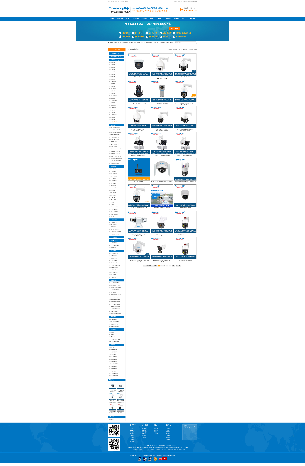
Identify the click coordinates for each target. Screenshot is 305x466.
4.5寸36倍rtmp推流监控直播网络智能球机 (112, 402)
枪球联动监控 (113, 187)
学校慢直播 (112, 62)
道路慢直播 (112, 98)
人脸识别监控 (113, 195)
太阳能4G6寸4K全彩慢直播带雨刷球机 (185, 155)
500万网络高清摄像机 (115, 301)
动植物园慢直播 (113, 114)
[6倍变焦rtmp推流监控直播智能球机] (112, 410)
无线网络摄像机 (113, 242)
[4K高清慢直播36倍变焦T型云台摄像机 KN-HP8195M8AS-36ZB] (139, 232)
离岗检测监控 (113, 168)
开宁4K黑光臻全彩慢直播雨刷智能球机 (138, 207)
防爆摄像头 (112, 347)
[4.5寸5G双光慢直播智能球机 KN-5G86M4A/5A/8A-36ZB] (162, 232)
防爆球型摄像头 (113, 354)
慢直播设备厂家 (126, 42)
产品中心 (128, 18)
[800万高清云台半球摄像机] (185, 206)
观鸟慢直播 (112, 117)
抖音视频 (168, 439)
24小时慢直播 (155, 42)
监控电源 (112, 334)
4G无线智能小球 (113, 224)
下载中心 (175, 1)
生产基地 (132, 432)
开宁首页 (112, 18)
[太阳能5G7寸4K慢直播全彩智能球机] (162, 154)
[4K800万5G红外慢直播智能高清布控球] (139, 101)
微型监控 (112, 204)
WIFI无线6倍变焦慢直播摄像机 (185, 260)
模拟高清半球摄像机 (114, 321)
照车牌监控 (112, 197)
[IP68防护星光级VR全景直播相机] (162, 101)
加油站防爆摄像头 (114, 375)
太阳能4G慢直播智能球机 (115, 149)
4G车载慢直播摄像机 (138, 181)
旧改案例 (144, 428)
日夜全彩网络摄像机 (114, 282)
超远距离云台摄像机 (114, 207)
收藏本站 (180, 1)
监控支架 (112, 332)
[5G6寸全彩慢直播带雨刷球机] (120, 410)
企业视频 (168, 428)
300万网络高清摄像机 (115, 306)
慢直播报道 (144, 432)
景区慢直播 (166, 42)
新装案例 (144, 430)
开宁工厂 (184, 18)
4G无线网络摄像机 (114, 222)
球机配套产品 (113, 277)
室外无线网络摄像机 (114, 245)
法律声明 (132, 441)
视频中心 (152, 18)
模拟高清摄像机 (113, 319)
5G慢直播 (132, 42)
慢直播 (115, 42)
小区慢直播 (112, 83)
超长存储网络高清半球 (115, 289)
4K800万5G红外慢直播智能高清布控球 (138, 103)
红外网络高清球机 (114, 267)
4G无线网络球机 (113, 272)
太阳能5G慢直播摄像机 (115, 153)
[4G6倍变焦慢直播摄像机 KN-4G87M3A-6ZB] (185, 232)
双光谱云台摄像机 (114, 209)
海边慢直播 (112, 102)
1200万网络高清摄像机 (115, 297)
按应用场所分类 (115, 60)
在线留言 (185, 1)
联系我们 (190, 1)
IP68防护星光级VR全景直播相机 (162, 103)
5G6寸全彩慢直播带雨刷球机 (185, 77)
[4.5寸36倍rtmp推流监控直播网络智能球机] (112, 399)
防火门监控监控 (113, 180)
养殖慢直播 (112, 74)
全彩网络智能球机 (114, 311)
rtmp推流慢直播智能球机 (115, 132)
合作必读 (168, 18)
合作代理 (144, 437)
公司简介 (132, 428)
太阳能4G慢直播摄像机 (115, 151)
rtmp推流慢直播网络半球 (115, 130)
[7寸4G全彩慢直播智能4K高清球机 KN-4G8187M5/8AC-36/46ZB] (162, 75)
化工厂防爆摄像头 (114, 373)
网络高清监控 (114, 280)
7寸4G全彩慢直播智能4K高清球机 (120, 402)
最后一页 (178, 265)
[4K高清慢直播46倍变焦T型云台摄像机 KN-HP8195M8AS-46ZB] (162, 206)
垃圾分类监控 (113, 192)
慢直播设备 (120, 18)
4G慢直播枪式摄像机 (114, 139)
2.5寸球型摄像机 (114, 253)
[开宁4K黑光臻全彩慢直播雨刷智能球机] (139, 206)
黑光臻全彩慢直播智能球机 (116, 158)
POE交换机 (112, 336)
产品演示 (168, 434)
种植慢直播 (112, 76)
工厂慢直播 (112, 93)
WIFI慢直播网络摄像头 (115, 134)
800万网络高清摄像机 (115, 299)
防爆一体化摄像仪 (114, 363)
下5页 (173, 265)
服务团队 (144, 434)
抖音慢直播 (143, 42)
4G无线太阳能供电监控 (115, 229)
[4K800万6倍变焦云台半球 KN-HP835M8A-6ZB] (139, 75)
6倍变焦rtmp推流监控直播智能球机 (112, 413)
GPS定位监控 (113, 199)
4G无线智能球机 (113, 226)
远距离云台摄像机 (114, 211)
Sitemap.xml (173, 445)
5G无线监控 (114, 237)
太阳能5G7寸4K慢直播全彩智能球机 (162, 155)
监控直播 (168, 437)
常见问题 (156, 428)
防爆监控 (113, 344)
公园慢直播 (112, 91)
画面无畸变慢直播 (114, 214)
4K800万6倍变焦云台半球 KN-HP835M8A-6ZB (139, 77)
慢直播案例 (144, 18)
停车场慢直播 (113, 105)
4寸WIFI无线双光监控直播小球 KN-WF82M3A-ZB (185, 181)
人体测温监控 (113, 185)
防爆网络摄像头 (113, 349)
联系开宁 (192, 18)
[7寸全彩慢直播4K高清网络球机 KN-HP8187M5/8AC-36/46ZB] (139, 127)
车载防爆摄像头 (113, 371)
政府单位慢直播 (113, 72)
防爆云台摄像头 (113, 359)
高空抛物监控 (113, 171)
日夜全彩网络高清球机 (115, 265)
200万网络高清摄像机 (115, 308)
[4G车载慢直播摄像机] (139, 180)
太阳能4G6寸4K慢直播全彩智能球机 (138, 155)
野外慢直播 (112, 79)
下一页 (155, 265)
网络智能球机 (113, 292)
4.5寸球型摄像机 (114, 255)
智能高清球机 (114, 250)
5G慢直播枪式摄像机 (114, 144)
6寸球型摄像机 (113, 258)
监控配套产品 (114, 329)
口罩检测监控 (113, 183)
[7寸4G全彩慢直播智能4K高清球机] (120, 399)
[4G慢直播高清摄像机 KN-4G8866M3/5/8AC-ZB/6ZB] (162, 258)
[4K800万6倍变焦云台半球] (112, 388)
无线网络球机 (113, 270)
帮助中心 (160, 18)
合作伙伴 (132, 437)
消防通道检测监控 (114, 176)
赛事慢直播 (112, 119)
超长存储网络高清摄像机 (115, 287)
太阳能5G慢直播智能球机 (115, 156)
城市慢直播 (137, 42)
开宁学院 (176, 18)
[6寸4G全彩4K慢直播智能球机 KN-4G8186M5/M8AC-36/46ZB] (162, 127)
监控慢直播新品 (115, 53)
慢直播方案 (136, 18)
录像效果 (168, 430)
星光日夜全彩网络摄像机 (115, 285)
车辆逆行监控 (113, 178)
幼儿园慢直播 (113, 107)
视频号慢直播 (149, 42)
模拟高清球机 (113, 274)
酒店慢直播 (112, 86)
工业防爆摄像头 (113, 368)
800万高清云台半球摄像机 (185, 207)
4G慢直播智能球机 (114, 141)
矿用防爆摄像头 (113, 366)
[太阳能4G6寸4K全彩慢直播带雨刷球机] (185, 154)
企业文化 (132, 430)
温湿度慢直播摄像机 (114, 163)
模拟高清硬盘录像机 (114, 326)
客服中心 (156, 430)
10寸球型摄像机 (113, 262)
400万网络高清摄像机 (115, 304)
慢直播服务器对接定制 (115, 339)
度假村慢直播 (113, 88)
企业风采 (132, 434)
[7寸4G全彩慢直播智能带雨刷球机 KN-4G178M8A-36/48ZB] (139, 258)
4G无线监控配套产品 (114, 234)
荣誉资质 (132, 435)
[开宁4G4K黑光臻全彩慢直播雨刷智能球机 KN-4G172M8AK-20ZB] (185, 101)
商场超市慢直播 (113, 100)
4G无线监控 (114, 219)
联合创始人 (133, 439)
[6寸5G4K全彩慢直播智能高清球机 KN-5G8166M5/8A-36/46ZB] (185, 127)
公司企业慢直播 (113, 95)
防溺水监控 (112, 190)
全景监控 (112, 202)
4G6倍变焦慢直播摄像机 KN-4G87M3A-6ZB (185, 234)
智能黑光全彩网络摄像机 (115, 313)
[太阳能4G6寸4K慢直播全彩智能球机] (139, 154)
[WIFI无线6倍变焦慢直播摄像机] (185, 258)
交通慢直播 (112, 69)
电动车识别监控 (113, 173)
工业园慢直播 (113, 81)
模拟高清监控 (114, 316)
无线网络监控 (114, 240)
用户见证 (168, 432)
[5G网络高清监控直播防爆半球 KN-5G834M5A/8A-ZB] (162, 180)
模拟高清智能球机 (114, 324)
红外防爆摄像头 (113, 352)
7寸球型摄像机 (113, 260)
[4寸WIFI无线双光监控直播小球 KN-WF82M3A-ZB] (185, 180)
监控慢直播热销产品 (116, 56)
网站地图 (195, 1)
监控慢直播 (161, 42)
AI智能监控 (113, 166)
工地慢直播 (112, 64)
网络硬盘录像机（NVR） (115, 294)
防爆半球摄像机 (113, 356)
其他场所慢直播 (193, 49)
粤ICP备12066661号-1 (138, 449)
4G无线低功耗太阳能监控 (115, 231)
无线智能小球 (113, 247)
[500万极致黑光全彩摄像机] (120, 388)
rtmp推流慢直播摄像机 (115, 127)
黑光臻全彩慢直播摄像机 (115, 160)
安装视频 (168, 435)
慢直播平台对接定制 (114, 341)
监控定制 (112, 216)
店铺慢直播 (112, 110)
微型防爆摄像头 (113, 361)
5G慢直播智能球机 (114, 146)
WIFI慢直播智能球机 (114, 137)
